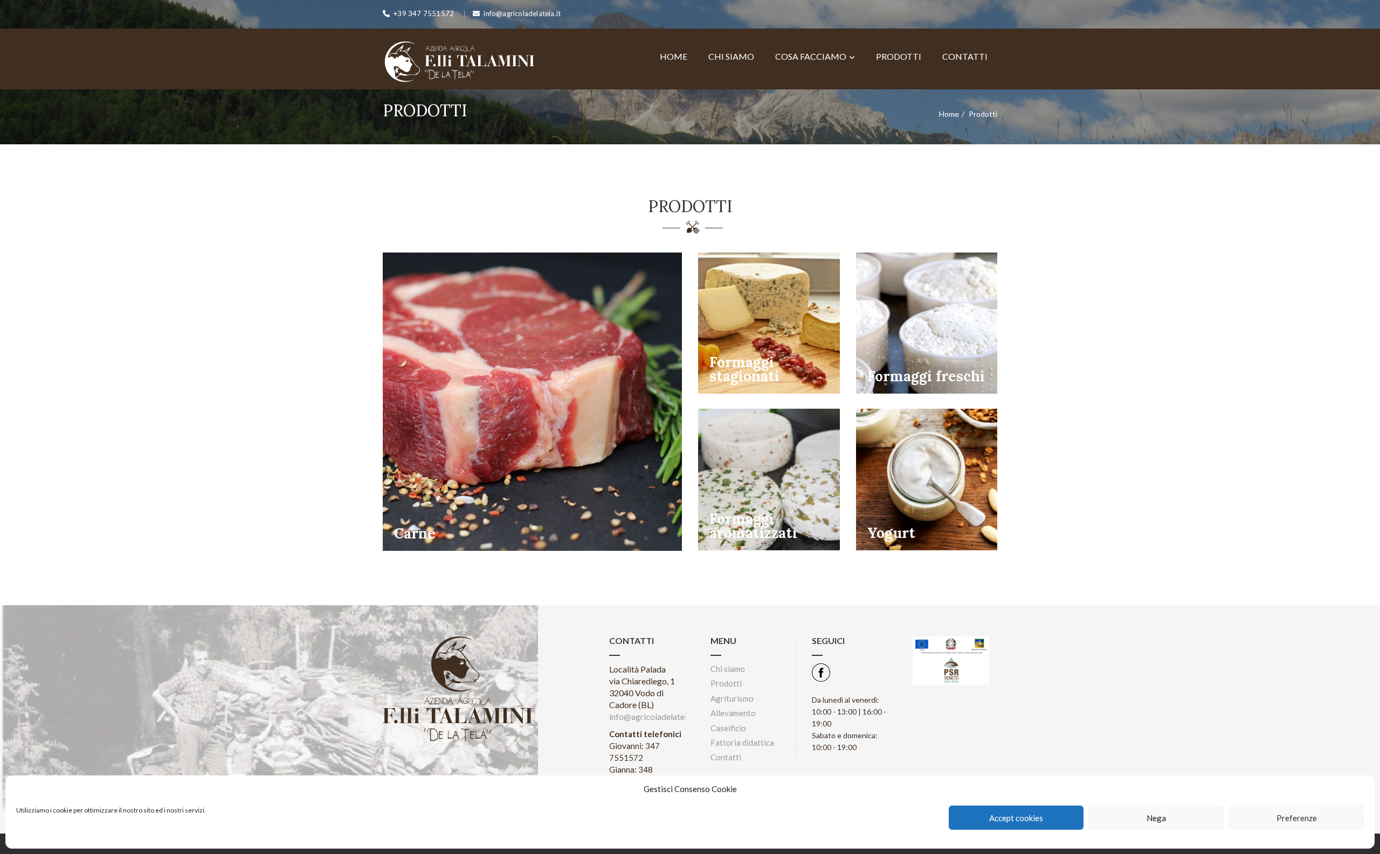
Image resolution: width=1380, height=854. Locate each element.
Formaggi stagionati (744, 369)
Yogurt (891, 533)
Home (673, 56)
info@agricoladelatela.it (653, 716)
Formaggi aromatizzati (753, 526)
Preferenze (1296, 818)
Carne (415, 533)
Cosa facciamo (810, 56)
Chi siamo (731, 56)
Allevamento (733, 713)
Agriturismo (732, 698)
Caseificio (728, 728)
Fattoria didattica (742, 742)
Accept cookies (1016, 818)
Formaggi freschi (926, 376)
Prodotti (898, 56)
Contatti (965, 56)
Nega (1156, 818)
